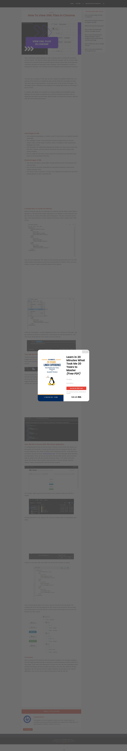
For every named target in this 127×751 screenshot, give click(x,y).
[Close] (85, 351)
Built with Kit (76, 397)
